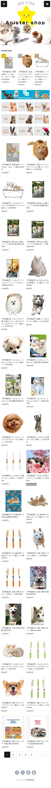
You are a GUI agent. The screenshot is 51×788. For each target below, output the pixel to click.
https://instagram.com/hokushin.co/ (28, 772)
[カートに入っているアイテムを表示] (47, 4)
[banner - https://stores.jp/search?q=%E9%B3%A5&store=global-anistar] (42, 131)
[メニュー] (4, 4)
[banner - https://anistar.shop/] (25, 94)
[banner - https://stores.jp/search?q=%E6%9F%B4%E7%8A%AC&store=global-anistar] (9, 106)
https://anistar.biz (34, 772)
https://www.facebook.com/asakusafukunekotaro (17, 772)
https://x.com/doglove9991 (23, 772)
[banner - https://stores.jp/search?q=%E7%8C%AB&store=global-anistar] (9, 119)
